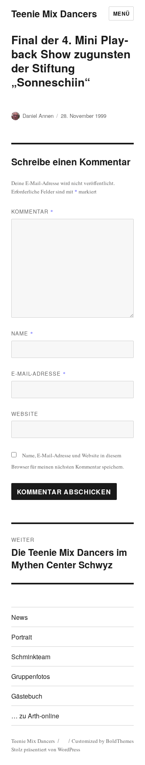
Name (22, 333)
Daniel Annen (38, 115)
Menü (121, 13)
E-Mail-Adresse (38, 373)
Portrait (21, 637)
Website (24, 413)
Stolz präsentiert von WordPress (45, 749)
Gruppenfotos (30, 676)
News (19, 617)
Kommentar (32, 211)
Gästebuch (26, 696)
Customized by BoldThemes (103, 740)
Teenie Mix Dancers (54, 13)
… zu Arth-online (35, 715)
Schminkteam (30, 656)
